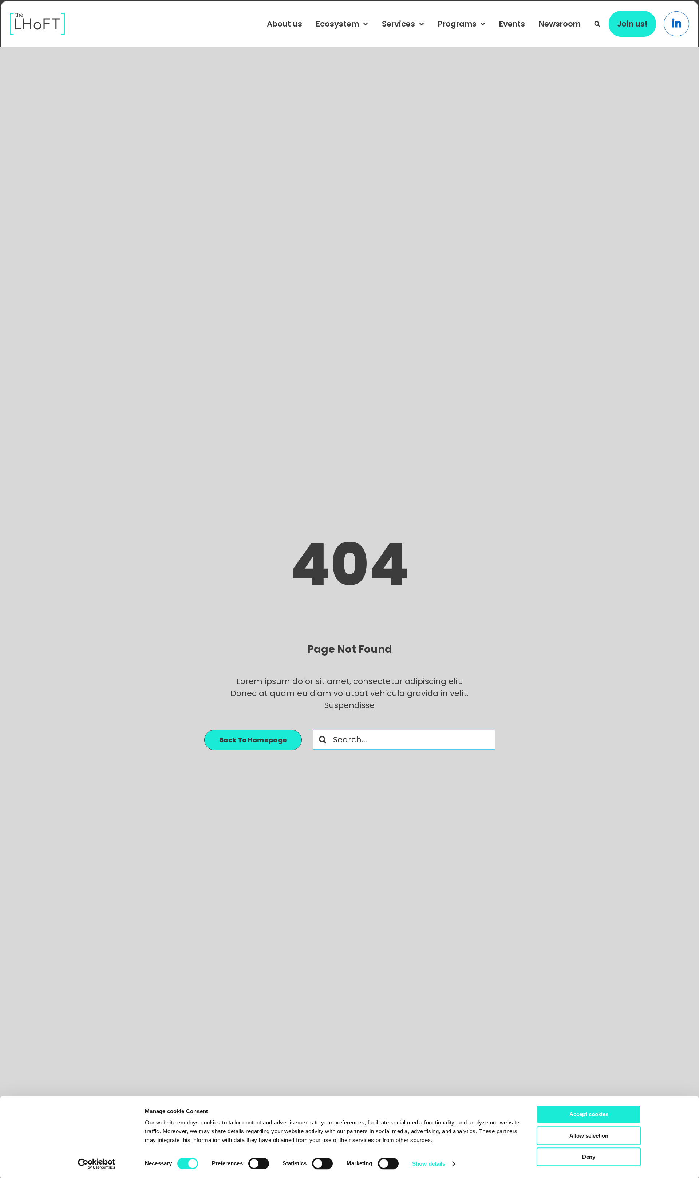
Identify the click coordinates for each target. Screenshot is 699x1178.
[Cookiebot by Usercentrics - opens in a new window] (97, 1163)
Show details (428, 1164)
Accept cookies (588, 1114)
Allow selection (588, 1135)
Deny (588, 1157)
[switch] (258, 1163)
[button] (597, 23)
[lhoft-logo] (37, 16)
